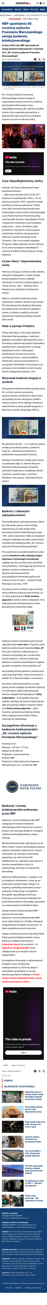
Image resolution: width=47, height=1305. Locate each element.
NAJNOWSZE (7, 10)
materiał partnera (13, 59)
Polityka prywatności (33, 1288)
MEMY (42, 10)
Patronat (9, 1288)
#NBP (5, 1065)
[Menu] (3, 3)
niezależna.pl (6, 15)
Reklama (18, 1288)
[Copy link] (44, 59)
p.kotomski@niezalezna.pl (24, 1227)
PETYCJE (34, 10)
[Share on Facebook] (35, 59)
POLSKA (18, 10)
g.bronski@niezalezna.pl (27, 1225)
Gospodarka (19, 15)
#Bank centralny (18, 1065)
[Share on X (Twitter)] (39, 59)
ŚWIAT (26, 10)
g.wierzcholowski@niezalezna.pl (15, 1218)
